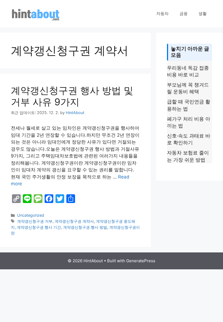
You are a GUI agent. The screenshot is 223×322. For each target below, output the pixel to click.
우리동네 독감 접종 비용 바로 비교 (188, 71)
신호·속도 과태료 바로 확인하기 (188, 139)
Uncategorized (30, 215)
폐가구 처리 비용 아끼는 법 (188, 122)
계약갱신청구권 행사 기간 (39, 227)
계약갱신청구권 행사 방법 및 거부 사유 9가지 (72, 96)
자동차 (162, 13)
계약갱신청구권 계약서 (74, 221)
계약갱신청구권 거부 (34, 221)
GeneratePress (140, 260)
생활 (203, 13)
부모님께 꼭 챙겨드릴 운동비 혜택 (188, 88)
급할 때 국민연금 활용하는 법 (188, 105)
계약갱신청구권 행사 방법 (85, 227)
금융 (183, 13)
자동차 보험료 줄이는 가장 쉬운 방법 (188, 156)
